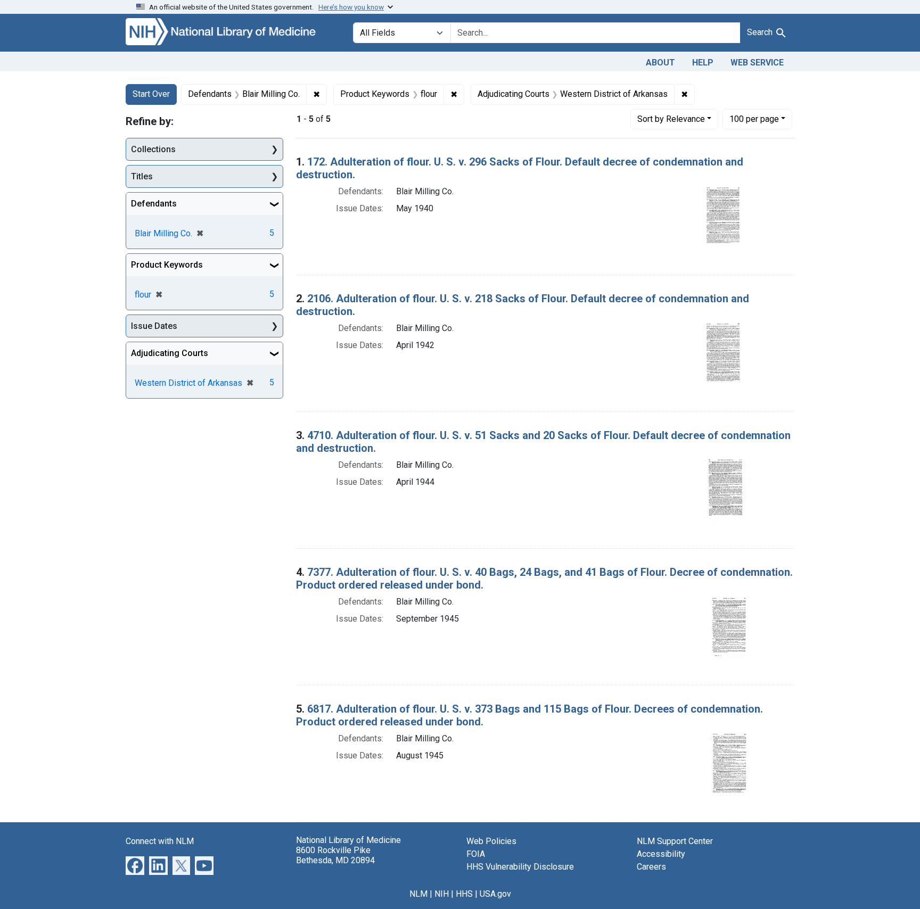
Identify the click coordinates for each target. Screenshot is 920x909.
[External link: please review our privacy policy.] (135, 865)
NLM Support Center (675, 841)
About (660, 62)
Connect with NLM (160, 841)
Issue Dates (154, 326)
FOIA (475, 854)
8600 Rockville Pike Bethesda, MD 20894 (335, 855)
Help (702, 62)
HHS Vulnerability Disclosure (520, 867)
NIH (441, 894)
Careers (651, 867)
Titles (142, 176)
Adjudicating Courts (169, 353)
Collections (153, 149)
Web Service (757, 62)
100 (754, 118)
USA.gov (495, 894)
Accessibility (661, 854)
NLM (418, 894)
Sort (671, 119)
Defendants (154, 204)
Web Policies (491, 841)
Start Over (151, 94)
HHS (464, 894)
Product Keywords (167, 265)
